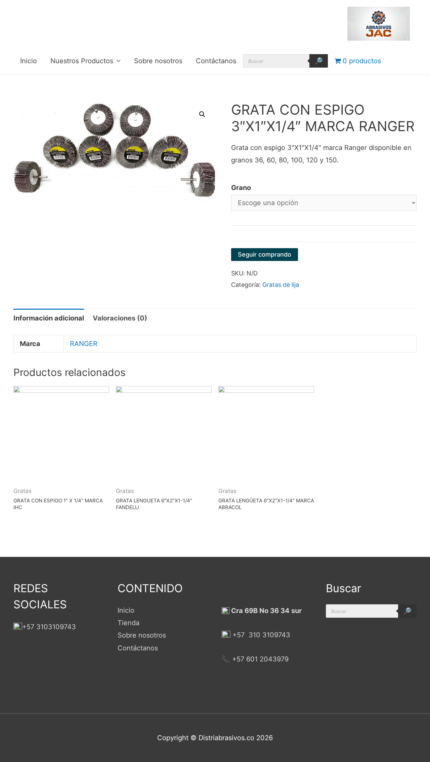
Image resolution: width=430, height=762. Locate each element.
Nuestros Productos (81, 61)
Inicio (28, 61)
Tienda (128, 623)
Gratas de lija (280, 284)
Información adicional (48, 318)
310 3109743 (268, 635)
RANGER (83, 344)
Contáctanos (216, 61)
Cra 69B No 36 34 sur (265, 611)
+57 (238, 635)
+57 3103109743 (49, 627)
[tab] (48, 318)
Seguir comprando (264, 254)
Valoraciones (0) (120, 318)
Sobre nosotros (158, 61)
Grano (241, 188)
